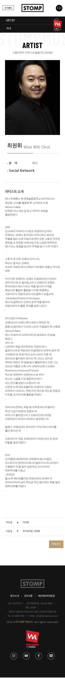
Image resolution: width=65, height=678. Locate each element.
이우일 (26, 522)
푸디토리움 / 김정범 (31, 531)
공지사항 (28, 596)
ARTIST (10, 20)
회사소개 (14, 596)
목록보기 (56, 544)
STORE (8, 7)
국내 (8, 28)
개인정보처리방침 (46, 596)
